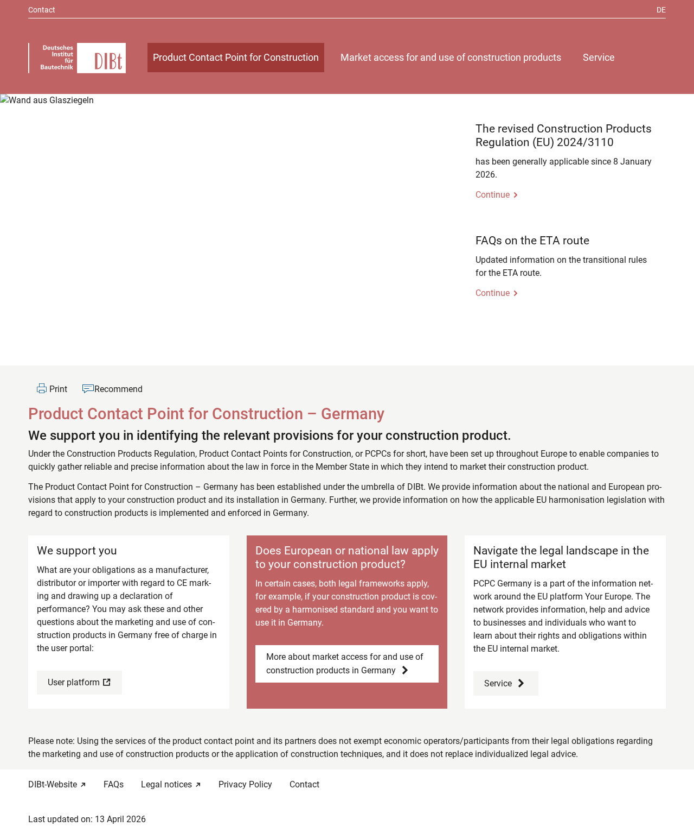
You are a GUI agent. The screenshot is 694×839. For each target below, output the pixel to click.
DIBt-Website (52, 784)
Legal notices (166, 784)
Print (58, 389)
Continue (492, 195)
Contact (41, 10)
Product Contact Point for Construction (236, 57)
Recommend (118, 389)
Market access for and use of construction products (450, 57)
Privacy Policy (245, 784)
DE (661, 10)
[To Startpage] (77, 58)
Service (599, 57)
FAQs (114, 784)
